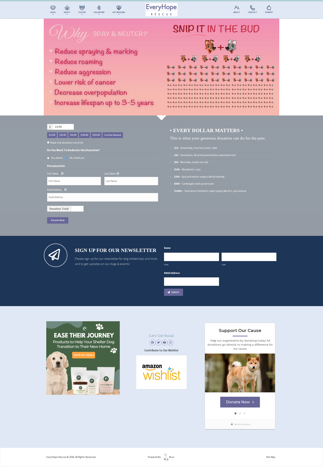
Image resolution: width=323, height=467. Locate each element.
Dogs (53, 12)
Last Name (110, 174)
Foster (82, 12)
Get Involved (119, 12)
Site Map (270, 457)
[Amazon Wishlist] (161, 372)
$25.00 (62, 135)
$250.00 (96, 135)
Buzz (171, 457)
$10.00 (52, 135)
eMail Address (172, 273)
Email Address (55, 190)
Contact (252, 12)
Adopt (67, 12)
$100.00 (84, 135)
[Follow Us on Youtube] (164, 342)
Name (167, 248)
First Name (53, 174)
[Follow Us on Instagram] (170, 342)
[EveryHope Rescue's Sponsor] (83, 358)
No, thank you (77, 158)
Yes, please (57, 158)
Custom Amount (112, 135)
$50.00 (73, 135)
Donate (269, 12)
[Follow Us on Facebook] (152, 342)
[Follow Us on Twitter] (158, 342)
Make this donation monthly (66, 143)
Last (224, 264)
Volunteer (99, 12)
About (236, 12)
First (166, 264)
